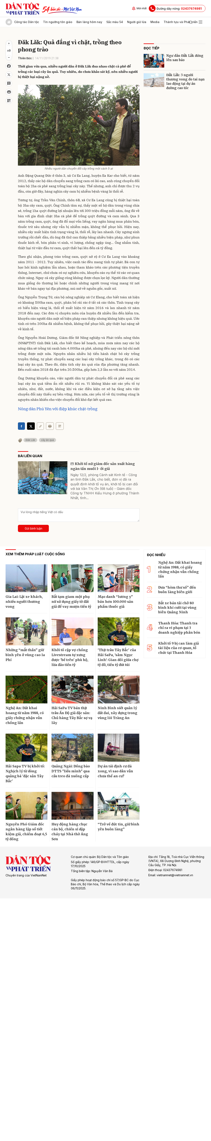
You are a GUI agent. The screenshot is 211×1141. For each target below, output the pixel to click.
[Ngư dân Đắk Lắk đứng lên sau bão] (154, 61)
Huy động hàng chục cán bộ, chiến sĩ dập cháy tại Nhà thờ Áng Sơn (70, 831)
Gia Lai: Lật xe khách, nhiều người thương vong (24, 602)
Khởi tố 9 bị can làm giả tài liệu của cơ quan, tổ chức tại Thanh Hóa (178, 648)
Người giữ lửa (136, 22)
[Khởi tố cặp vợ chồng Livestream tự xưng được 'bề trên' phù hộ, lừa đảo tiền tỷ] (72, 631)
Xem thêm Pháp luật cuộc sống (35, 554)
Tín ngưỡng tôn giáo (57, 22)
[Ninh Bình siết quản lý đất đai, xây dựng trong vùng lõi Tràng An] (118, 690)
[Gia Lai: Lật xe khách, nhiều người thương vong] (26, 578)
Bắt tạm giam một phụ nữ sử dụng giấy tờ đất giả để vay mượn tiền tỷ (71, 602)
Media (154, 22)
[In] (50, 426)
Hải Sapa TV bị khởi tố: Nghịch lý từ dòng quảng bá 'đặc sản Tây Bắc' (25, 773)
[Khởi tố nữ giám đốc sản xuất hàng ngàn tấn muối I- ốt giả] (42, 477)
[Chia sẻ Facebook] (9, 66)
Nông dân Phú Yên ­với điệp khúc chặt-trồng (57, 408)
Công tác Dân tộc (26, 22)
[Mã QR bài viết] (9, 100)
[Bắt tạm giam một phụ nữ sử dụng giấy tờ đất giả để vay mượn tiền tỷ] (72, 578)
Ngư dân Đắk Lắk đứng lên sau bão (184, 58)
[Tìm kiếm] (191, 22)
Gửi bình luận (33, 528)
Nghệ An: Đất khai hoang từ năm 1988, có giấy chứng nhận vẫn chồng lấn (25, 715)
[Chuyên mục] (200, 22)
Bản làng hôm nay (89, 22)
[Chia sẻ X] (31, 426)
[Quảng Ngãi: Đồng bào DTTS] (72, 748)
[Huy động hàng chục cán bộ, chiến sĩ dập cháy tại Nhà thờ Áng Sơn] (72, 806)
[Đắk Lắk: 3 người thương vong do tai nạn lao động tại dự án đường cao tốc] (154, 80)
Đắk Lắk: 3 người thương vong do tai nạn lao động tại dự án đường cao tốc (185, 81)
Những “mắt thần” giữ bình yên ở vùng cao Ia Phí (25, 655)
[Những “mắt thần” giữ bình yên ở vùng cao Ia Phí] (26, 631)
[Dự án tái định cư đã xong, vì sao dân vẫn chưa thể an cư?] (118, 748)
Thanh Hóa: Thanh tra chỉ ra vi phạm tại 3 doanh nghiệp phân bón (179, 627)
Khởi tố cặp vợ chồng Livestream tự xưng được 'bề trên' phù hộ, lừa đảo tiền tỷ (70, 657)
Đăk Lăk (30, 440)
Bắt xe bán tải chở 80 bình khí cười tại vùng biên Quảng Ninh (177, 607)
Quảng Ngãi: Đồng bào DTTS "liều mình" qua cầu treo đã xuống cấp (71, 771)
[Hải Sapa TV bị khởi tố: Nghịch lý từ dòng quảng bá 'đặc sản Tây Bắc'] (26, 748)
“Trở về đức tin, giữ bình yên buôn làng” (118, 826)
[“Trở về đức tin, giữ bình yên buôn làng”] (118, 806)
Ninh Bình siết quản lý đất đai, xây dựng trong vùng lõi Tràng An (117, 713)
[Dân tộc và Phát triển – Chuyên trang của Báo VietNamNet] (22, 8)
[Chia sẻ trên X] (9, 74)
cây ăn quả (47, 440)
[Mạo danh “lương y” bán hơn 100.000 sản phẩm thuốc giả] (118, 578)
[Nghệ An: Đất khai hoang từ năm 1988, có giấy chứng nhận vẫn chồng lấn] (26, 690)
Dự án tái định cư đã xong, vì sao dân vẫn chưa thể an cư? (115, 771)
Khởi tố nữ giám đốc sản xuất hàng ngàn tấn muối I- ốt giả (102, 466)
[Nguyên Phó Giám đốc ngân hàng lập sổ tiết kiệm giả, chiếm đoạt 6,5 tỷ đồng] (26, 806)
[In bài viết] (9, 92)
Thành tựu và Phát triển (181, 22)
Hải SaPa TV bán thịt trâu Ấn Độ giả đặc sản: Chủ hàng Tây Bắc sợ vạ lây (72, 715)
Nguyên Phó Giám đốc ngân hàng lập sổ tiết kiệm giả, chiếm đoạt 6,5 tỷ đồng (26, 831)
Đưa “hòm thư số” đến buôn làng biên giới (177, 589)
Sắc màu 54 (114, 22)
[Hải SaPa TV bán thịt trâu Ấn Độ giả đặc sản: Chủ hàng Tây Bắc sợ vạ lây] (72, 690)
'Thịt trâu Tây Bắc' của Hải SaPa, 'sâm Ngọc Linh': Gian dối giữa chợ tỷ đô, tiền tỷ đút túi (118, 657)
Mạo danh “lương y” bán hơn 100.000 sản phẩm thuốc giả (115, 602)
